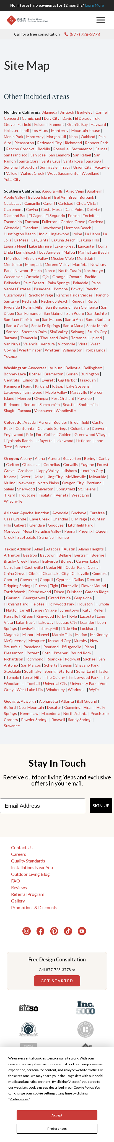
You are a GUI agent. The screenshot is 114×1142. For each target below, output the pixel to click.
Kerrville (11, 616)
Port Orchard (62, 398)
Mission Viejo (62, 258)
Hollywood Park (61, 604)
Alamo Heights (91, 549)
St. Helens (87, 489)
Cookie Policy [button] (83, 1087)
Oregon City (73, 482)
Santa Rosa (73, 161)
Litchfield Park (80, 525)
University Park (83, 683)
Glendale (11, 227)
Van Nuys (12, 343)
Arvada (30, 422)
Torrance (79, 337)
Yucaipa (10, 356)
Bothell (35, 373)
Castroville (33, 567)
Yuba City (12, 179)
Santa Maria (73, 325)
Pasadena (42, 288)
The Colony (55, 677)
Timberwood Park (83, 677)
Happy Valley (48, 470)
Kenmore (12, 386)
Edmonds (31, 380)
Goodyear (56, 525)
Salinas (101, 148)
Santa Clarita (17, 325)
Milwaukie (97, 476)
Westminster (30, 350)
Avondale (60, 512)
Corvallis (70, 464)
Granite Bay (77, 124)
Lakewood (13, 392)
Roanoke (54, 659)
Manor (27, 634)
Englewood (13, 434)
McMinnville (76, 476)
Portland (94, 482)
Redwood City (49, 142)
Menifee (13, 258)
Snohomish (88, 404)
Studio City (97, 331)
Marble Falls (62, 634)
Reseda (77, 301)
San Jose (38, 155)
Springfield (65, 489)
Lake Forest (65, 246)
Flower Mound (93, 585)
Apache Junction (34, 512)
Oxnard (75, 276)
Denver (98, 428)
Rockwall (72, 659)
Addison (24, 549)
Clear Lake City (56, 573)
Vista (82, 343)
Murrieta (79, 264)
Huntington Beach (20, 233)
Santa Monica (98, 325)
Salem (9, 489)
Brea (73, 197)
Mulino (9, 482)
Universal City (55, 683)
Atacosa (53, 549)
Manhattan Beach (93, 252)
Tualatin (45, 495)
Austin (69, 549)
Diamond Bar (15, 215)
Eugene (87, 464)
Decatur (54, 707)
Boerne (98, 555)
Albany (26, 458)
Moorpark (33, 264)
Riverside (12, 307)
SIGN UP (101, 805)
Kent (27, 386)
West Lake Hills (30, 689)
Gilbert (20, 525)
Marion (81, 634)
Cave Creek (39, 519)
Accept (57, 1115)
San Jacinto (97, 313)
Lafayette (44, 440)
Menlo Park (13, 136)
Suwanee (12, 725)
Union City (82, 167)
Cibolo (34, 573)
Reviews (19, 887)
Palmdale (80, 282)
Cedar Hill (54, 567)
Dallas (79, 579)
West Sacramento (63, 173)
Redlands (30, 301)
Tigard (9, 495)
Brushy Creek (15, 561)
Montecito (13, 264)
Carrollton (12, 567)
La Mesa (21, 240)
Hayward (98, 124)
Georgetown (34, 597)
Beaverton (72, 458)
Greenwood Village (91, 434)
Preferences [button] (19, 1099)
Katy (86, 610)
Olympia (41, 398)
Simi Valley (59, 331)
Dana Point (74, 209)
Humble (102, 604)
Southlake (33, 671)
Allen (38, 549)
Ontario (32, 276)
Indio (43, 233)
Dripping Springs (18, 585)
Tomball (33, 683)
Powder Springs (34, 719)
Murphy (80, 640)
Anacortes (37, 367)
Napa (73, 136)
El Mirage (79, 519)
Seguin (66, 665)
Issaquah (88, 380)
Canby (104, 458)
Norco (50, 270)
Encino (74, 215)
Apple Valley (14, 197)
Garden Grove (73, 221)
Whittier (52, 350)
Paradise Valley (48, 531)
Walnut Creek (32, 173)
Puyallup (84, 398)
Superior (22, 446)
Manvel (43, 634)
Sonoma (11, 167)
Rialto (92, 301)
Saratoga (93, 161)
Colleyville (80, 573)
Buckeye (78, 512)
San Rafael (82, 155)
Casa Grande (15, 519)
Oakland (88, 136)
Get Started (57, 980)
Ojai (45, 276)
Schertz (50, 665)
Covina (32, 209)
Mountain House (85, 130)
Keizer (24, 476)
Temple (12, 677)
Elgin (54, 585)
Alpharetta (48, 701)
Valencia (30, 343)
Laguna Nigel (15, 246)
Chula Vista (86, 203)
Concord (11, 118)
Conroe (10, 579)
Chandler (60, 519)
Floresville (69, 585)
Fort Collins (46, 434)
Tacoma (24, 410)
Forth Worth (14, 591)
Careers (18, 854)
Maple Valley (56, 392)
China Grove (14, 573)
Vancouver (43, 410)
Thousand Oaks (54, 337)
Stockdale (12, 671)
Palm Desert (34, 282)
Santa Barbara (98, 319)
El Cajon (36, 215)
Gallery (18, 900)
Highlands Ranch (18, 440)
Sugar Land (85, 671)
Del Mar (93, 209)
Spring (50, 671)
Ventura (48, 343)
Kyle (73, 616)
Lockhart (87, 628)
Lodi (25, 130)
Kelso (38, 476)
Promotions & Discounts (34, 907)
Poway (76, 288)
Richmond (73, 142)
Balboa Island (39, 197)
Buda (34, 561)
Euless (41, 585)
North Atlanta (75, 713)
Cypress (63, 579)
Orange (59, 276)
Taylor (103, 671)
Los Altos (40, 130)
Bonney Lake (15, 373)
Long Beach (26, 252)
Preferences (57, 1128)
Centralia (12, 380)
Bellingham (93, 367)
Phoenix (85, 531)
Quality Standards (28, 860)
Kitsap (57, 386)
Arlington (12, 555)
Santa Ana (74, 319)
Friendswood (39, 591)
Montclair (85, 258)
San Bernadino (58, 307)
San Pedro (75, 313)
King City (54, 476)
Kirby (61, 616)
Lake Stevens (78, 386)
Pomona (61, 288)
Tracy (65, 167)
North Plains (48, 482)
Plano (89, 646)
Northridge (93, 270)
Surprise (46, 537)
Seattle (69, 404)
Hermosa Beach (77, 227)
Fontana (32, 221)
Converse (28, 579)
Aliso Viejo (75, 191)
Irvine (77, 233)
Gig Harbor (67, 380)
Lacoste (87, 616)
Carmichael (31, 118)
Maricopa (12, 531)
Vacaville (102, 167)
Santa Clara (28, 161)
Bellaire (65, 555)
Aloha (40, 458)
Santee (12, 331)
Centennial (25, 428)
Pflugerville (71, 646)
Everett (48, 380)
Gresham (25, 470)
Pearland (51, 646)
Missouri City (59, 640)
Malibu (69, 252)
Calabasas (12, 203)
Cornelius (51, 464)
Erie (29, 434)
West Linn (80, 495)
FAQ (15, 880)
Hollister (11, 130)
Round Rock (81, 652)
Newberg (27, 482)
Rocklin (44, 148)
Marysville (78, 392)
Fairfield (24, 124)
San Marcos (52, 319)
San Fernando (29, 313)
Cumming (72, 707)
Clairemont (13, 209)
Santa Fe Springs (45, 325)
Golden (65, 434)
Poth (46, 652)
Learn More (94, 5)
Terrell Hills (32, 677)
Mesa (27, 531)
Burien (72, 373)
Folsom (40, 124)
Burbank (87, 197)
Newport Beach (28, 270)
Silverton (45, 489)
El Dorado (83, 118)
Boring (89, 458)
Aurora (45, 422)
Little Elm (69, 628)
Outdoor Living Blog (30, 874)
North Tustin (69, 270)
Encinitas (91, 215)
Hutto (11, 610)
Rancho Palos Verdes (74, 295)
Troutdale (26, 495)
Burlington (90, 373)
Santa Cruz (51, 161)
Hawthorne (51, 227)
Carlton (12, 464)
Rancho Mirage (40, 295)
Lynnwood (33, 392)
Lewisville (28, 628)
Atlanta (67, 701)
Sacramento (82, 148)
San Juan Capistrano (21, 319)
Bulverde (50, 561)
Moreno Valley (57, 264)
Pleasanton (24, 142)
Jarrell (25, 610)
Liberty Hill (49, 628)
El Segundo (55, 215)
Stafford (66, 671)
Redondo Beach (54, 301)
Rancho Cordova (20, 148)
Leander (87, 622)
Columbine (79, 428)
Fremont (57, 124)
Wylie (94, 689)
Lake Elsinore (40, 246)
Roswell (58, 719)
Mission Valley (36, 258)
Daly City (51, 118)
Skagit (9, 410)
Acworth (28, 701)
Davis (67, 118)
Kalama (10, 476)
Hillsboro (69, 470)
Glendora (30, 227)
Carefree (97, 512)
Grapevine (83, 597)
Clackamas (31, 464)
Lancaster (86, 246)
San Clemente (86, 307)
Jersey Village (45, 610)
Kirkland (42, 386)
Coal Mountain (31, 707)
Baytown (48, 555)
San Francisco (15, 155)
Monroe (24, 398)
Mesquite (36, 640)
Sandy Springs (80, 719)
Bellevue (73, 367)
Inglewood (60, 233)
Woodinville (66, 410)
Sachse (89, 659)
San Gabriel (53, 313)
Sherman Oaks (34, 331)
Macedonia (51, 713)
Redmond (12, 404)
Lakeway (45, 622)
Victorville (66, 343)
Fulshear (74, 591)
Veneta (62, 495)
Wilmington (72, 350)
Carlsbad (65, 203)
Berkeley (84, 112)
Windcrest (77, 689)
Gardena (95, 221)
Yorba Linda (95, 350)
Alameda (49, 112)
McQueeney (14, 640)
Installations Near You (32, 867)
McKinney (99, 634)
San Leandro (59, 155)
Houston (85, 604)
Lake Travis (25, 622)
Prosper (61, 652)
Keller (99, 610)
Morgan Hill (56, 136)
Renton (30, 404)
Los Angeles (50, 252)
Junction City (91, 470)
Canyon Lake (87, 561)
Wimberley (55, 689)
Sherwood (26, 489)
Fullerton (50, 221)
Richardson (13, 659)
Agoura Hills (52, 191)
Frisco (59, 591)
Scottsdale (26, 537)
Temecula (28, 337)
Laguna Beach (63, 240)
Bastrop (30, 555)
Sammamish (50, 404)
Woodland (90, 173)
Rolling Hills (33, 307)
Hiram (89, 707)
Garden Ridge (97, 591)
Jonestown (69, 610)
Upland (96, 337)
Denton (93, 579)
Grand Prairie (59, 597)
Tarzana (10, 337)
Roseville (61, 148)
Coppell (46, 579)
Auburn (56, 367)
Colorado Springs (52, 428)
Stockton (29, 167)
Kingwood (45, 616)
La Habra (92, 233)
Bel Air (60, 197)
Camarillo (32, 203)
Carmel (101, 112)
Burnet (67, 561)
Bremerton (54, 373)
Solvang (77, 331)
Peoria (69, 531)
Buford (10, 707)
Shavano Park (87, 665)
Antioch (67, 112)
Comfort (99, 573)
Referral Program (27, 894)
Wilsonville (13, 501)
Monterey (59, 130)
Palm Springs (59, 282)
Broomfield (79, 422)
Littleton (84, 440)
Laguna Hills (89, 240)
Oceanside (13, 276)
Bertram (81, 555)
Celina (93, 567)
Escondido (13, 221)
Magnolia (11, 634)
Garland (13, 597)
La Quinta (40, 240)
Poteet (33, 652)
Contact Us (22, 847)
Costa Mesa (51, 209)
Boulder (60, 422)
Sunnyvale (49, 167)
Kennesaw (29, 713)
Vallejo (11, 173)
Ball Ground (87, 701)
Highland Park (16, 604)
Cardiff (49, 203)
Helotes (38, 604)
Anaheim (94, 191)
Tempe (63, 537)
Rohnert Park (96, 142)
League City (66, 622)
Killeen (27, 616)
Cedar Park (75, 567)
